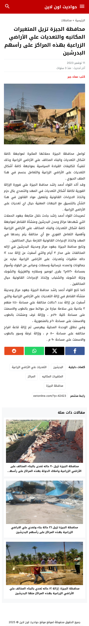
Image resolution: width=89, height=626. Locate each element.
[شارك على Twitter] (54, 350)
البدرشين (58, 367)
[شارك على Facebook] (75, 350)
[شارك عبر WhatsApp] (34, 350)
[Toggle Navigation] (83, 6)
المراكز (31, 376)
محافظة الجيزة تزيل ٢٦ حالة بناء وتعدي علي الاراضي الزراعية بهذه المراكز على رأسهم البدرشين (44, 530)
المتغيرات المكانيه (52, 376)
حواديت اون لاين (60, 7)
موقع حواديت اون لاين (32, 622)
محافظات (66, 20)
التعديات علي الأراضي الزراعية (29, 367)
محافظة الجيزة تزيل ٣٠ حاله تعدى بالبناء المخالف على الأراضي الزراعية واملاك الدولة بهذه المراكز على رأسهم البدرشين (45, 471)
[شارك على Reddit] (14, 350)
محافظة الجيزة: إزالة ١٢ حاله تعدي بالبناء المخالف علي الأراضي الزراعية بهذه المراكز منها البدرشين (44, 591)
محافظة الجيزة (54, 385)
